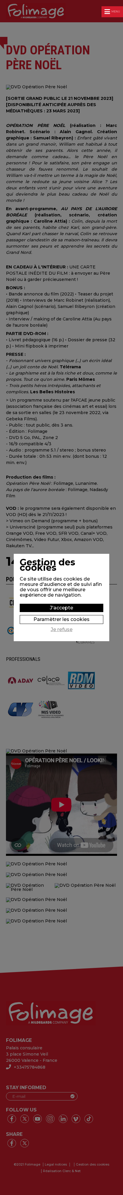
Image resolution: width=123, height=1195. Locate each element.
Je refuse (62, 629)
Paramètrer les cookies (61, 619)
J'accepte (61, 608)
